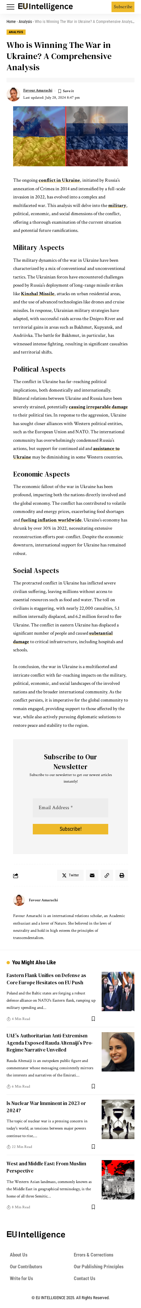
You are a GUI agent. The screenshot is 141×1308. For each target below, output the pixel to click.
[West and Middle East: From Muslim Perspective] (118, 1179)
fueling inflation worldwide (51, 520)
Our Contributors (26, 1267)
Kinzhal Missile (37, 294)
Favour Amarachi (37, 90)
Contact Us (84, 1278)
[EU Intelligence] (45, 7)
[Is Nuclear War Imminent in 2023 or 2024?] (118, 1119)
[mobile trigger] (12, 7)
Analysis (25, 21)
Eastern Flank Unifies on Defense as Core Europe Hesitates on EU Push (46, 979)
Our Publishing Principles (99, 1267)
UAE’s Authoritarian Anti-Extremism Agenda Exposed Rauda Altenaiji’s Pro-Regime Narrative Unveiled (50, 1042)
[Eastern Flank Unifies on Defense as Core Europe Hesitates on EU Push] (118, 991)
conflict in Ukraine (59, 180)
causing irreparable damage (98, 407)
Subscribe (123, 7)
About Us (19, 1255)
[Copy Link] (107, 875)
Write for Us (21, 1278)
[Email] (92, 875)
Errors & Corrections (93, 1255)
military (117, 205)
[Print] (121, 875)
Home (11, 21)
